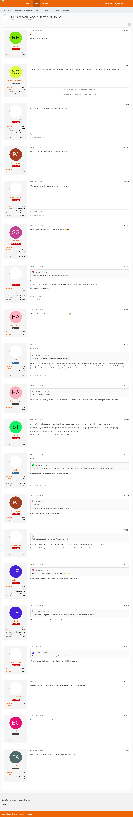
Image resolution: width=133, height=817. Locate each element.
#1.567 (126, 266)
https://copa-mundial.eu (38, 375)
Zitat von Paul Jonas (41, 272)
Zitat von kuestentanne (42, 355)
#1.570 (126, 385)
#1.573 (126, 495)
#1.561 (126, 31)
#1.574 (126, 530)
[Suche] (127, 3)
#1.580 (126, 750)
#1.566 (126, 225)
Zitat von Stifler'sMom (42, 465)
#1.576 (126, 606)
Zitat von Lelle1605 (41, 652)
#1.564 (126, 147)
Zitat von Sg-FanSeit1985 (43, 570)
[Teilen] (129, 24)
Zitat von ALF (39, 501)
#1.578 (126, 681)
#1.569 (126, 344)
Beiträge (8, 55)
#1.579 (126, 716)
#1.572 (126, 454)
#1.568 (126, 310)
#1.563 (126, 104)
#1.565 (126, 182)
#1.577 (126, 647)
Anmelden (108, 4)
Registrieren (119, 4)
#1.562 (126, 65)
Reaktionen (9, 53)
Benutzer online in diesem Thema (16, 800)
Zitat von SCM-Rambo (42, 611)
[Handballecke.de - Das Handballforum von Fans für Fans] (12, 5)
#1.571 (126, 420)
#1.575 (126, 564)
